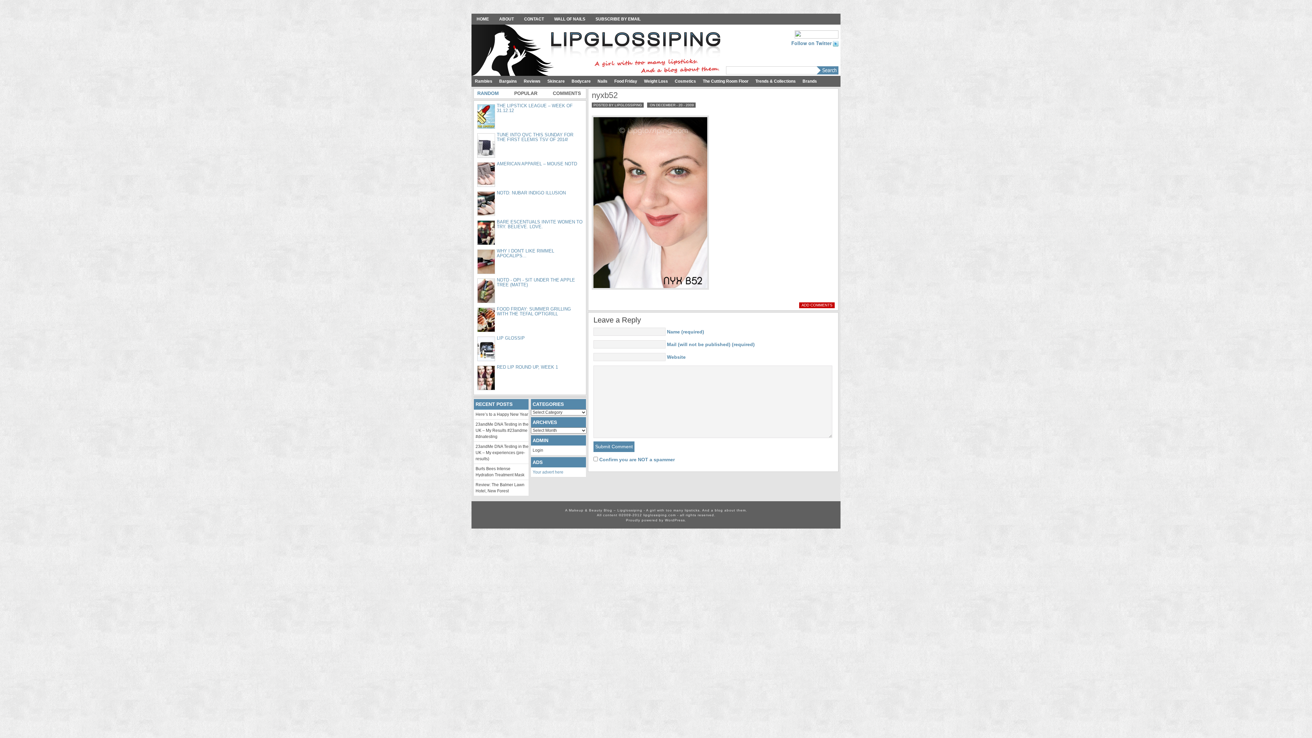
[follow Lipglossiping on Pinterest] (816, 34)
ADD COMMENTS (817, 305)
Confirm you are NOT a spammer (636, 459)
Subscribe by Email (618, 19)
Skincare (556, 81)
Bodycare (581, 81)
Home (483, 19)
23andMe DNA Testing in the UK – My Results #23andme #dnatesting (502, 430)
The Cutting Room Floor (726, 81)
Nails (602, 81)
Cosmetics (685, 81)
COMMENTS (567, 93)
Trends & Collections (775, 81)
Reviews (532, 81)
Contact (534, 19)
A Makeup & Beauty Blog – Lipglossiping (598, 51)
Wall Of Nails (569, 19)
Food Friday (625, 81)
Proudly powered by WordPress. (656, 520)
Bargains (508, 81)
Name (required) (685, 331)
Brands (810, 81)
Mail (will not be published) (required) (711, 344)
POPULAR (525, 93)
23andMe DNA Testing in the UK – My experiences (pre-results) (502, 452)
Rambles (483, 81)
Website (676, 357)
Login (538, 450)
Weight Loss (656, 81)
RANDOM (488, 93)
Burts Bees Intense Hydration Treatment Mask (500, 471)
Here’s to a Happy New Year (502, 414)
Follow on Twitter (812, 43)
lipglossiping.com (659, 515)
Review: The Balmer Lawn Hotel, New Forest (500, 487)
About (506, 19)
